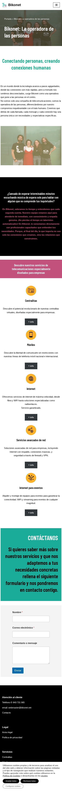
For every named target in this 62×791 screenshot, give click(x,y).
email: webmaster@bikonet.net (16, 707)
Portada (8, 19)
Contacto (6, 712)
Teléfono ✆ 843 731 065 (13, 702)
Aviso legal (7, 732)
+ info (31, 322)
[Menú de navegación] (56, 4)
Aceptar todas (11, 781)
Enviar (17, 670)
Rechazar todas (29, 781)
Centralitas (7, 757)
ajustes (44, 776)
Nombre (17, 612)
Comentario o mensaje (24, 643)
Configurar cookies (13, 786)
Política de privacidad (12, 737)
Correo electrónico (23, 627)
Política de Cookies (11, 776)
